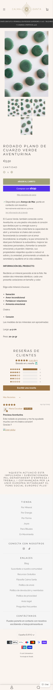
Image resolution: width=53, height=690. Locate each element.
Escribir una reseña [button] (26, 388)
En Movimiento (26, 534)
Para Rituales (26, 529)
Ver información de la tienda (17, 212)
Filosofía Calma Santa (26, 579)
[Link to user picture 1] (9, 434)
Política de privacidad (26, 596)
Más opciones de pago (26, 195)
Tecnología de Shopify (26, 656)
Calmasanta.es (29, 653)
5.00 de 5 (33, 360)
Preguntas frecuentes (26, 606)
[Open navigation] (6, 9)
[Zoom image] (26, 64)
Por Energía (26, 513)
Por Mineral (26, 507)
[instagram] (23, 548)
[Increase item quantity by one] (12, 172)
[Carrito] (47, 9)
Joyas (26, 523)
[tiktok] (29, 548)
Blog (26, 563)
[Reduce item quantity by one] (4, 172)
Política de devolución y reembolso (26, 590)
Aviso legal (26, 601)
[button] (9, 64)
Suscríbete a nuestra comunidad (26, 569)
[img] (9, 405)
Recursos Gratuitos (26, 574)
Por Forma (26, 518)
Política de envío (26, 585)
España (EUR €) (26, 635)
